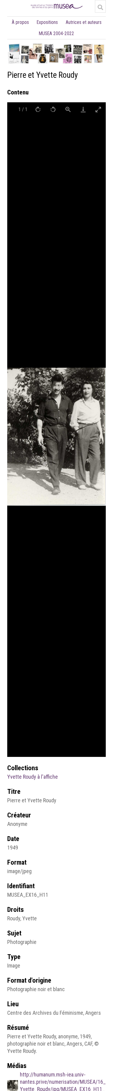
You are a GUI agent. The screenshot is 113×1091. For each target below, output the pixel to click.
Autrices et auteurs (84, 22)
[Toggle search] (100, 7)
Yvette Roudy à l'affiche (32, 777)
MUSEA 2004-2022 (56, 33)
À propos (20, 22)
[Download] (83, 109)
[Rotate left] (53, 109)
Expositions (47, 22)
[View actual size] (68, 109)
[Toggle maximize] (98, 109)
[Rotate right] (38, 109)
